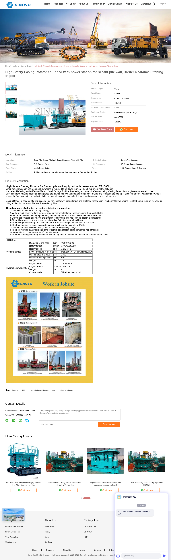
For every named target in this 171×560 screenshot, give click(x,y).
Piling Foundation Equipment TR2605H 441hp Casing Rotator (105, 484)
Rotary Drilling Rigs (12, 532)
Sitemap (97, 550)
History (47, 532)
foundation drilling (19, 390)
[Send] (164, 556)
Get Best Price (104, 129)
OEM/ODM (88, 532)
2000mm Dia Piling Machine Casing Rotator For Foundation (23, 484)
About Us (83, 4)
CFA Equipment (11, 542)
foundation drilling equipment (43, 390)
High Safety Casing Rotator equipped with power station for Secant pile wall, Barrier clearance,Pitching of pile (76, 66)
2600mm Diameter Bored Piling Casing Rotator (65, 483)
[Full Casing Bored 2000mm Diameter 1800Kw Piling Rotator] (146, 461)
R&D (86, 537)
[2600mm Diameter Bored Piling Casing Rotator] (64, 461)
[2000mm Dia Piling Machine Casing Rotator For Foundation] (23, 461)
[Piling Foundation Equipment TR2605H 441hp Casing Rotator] (105, 461)
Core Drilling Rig (11, 537)
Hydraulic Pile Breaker (14, 527)
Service (47, 537)
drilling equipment (66, 390)
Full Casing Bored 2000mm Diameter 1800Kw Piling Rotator (146, 484)
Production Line (90, 527)
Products (58, 4)
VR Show (70, 4)
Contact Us (132, 4)
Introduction (49, 527)
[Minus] (164, 497)
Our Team (48, 542)
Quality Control (115, 4)
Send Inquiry (109, 424)
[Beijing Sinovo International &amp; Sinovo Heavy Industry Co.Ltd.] (18, 4)
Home (47, 4)
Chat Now (146, 4)
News (82, 550)
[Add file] (118, 556)
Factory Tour (98, 4)
